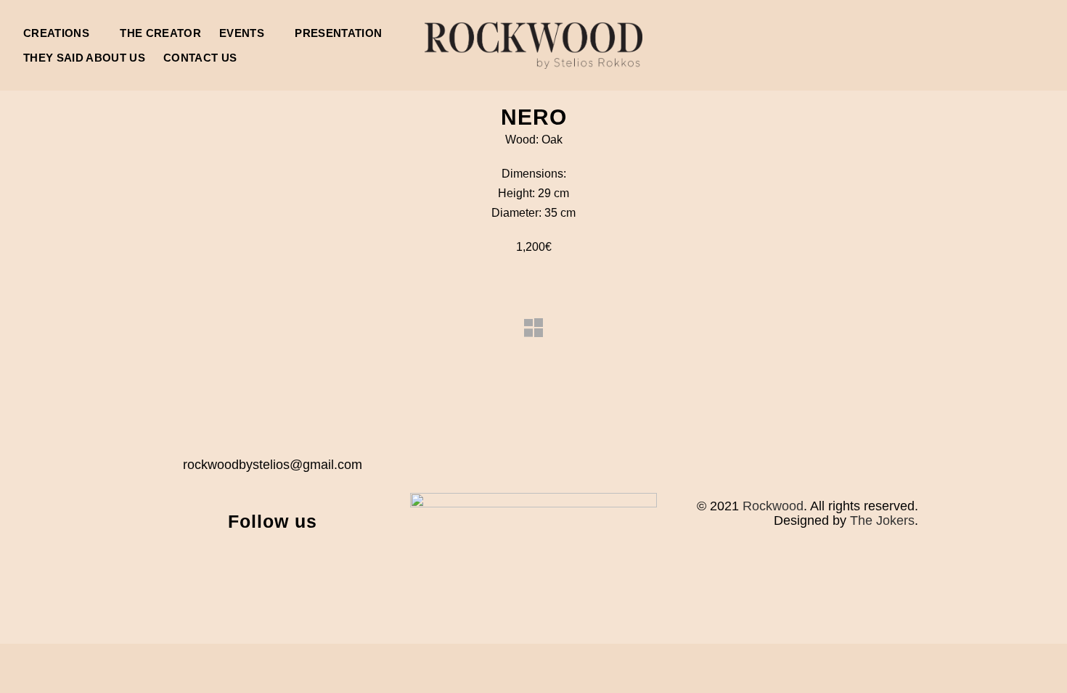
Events (241, 33)
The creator (160, 33)
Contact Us (200, 57)
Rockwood (773, 506)
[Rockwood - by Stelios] (533, 45)
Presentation (338, 33)
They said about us (84, 57)
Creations (56, 33)
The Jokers (882, 520)
